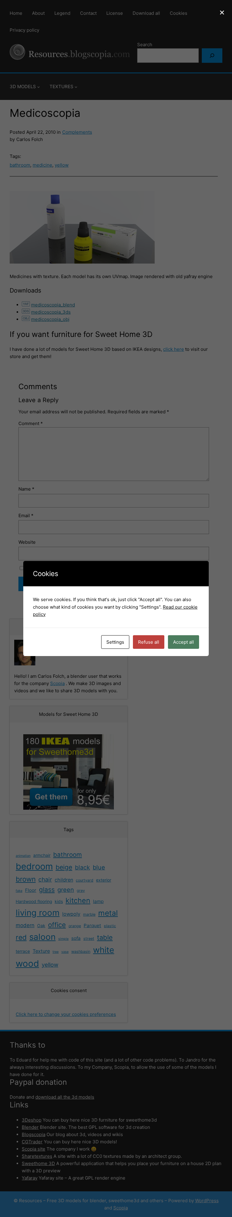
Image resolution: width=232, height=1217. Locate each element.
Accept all (183, 642)
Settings (115, 642)
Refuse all (148, 642)
